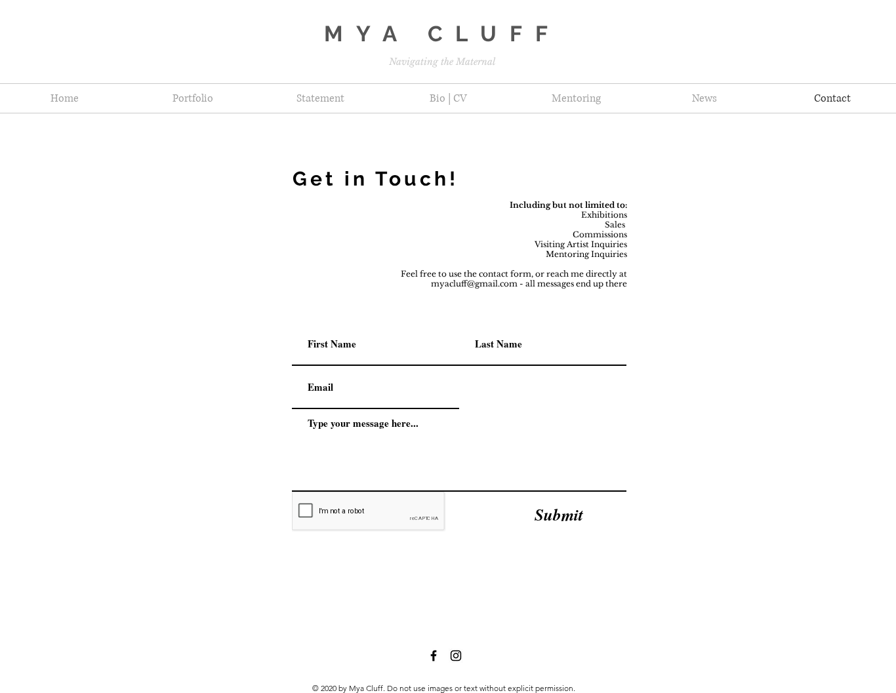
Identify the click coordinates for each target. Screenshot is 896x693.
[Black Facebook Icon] (433, 655)
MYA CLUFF (442, 34)
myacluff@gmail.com (474, 283)
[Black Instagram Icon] (456, 655)
